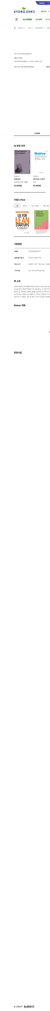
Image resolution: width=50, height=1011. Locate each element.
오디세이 (39, 19)
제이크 (25, 206)
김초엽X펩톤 (27, 19)
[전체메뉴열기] (16, 19)
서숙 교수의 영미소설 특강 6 (23, 54)
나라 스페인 (35, 206)
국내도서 (20, 28)
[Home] (15, 28)
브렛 (17, 206)
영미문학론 (38, 28)
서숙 (15, 58)
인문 (29, 28)
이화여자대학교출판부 (21, 61)
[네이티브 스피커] (41, 168)
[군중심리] (22, 168)
